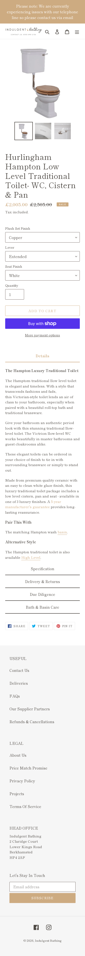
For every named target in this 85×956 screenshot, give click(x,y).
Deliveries (18, 683)
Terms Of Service (25, 806)
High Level (30, 557)
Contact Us (19, 670)
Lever (9, 247)
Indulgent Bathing (48, 940)
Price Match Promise (28, 768)
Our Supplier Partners (29, 709)
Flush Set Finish (17, 228)
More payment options (42, 335)
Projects (16, 793)
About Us (17, 755)
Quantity (11, 285)
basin (62, 531)
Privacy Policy (22, 781)
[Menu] (77, 31)
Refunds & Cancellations (31, 721)
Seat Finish (13, 266)
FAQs (14, 696)
